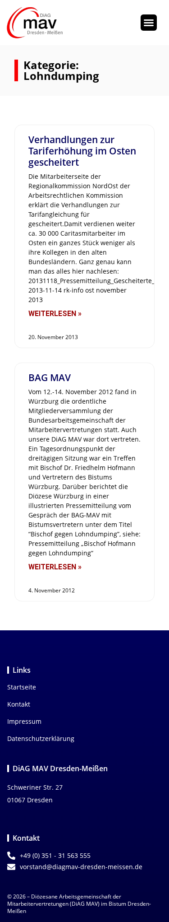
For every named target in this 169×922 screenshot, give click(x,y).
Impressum (24, 721)
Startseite (21, 687)
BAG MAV (49, 377)
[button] (149, 22)
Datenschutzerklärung (40, 738)
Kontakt (18, 704)
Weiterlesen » (55, 313)
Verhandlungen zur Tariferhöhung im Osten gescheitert (82, 150)
